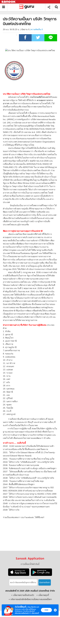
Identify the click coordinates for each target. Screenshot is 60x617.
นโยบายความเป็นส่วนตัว (22, 613)
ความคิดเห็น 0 (37, 29)
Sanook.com (8, 2)
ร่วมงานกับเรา (44, 582)
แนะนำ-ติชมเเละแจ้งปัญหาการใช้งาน (23, 582)
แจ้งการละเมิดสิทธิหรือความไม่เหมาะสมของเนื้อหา (31, 599)
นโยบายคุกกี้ (35, 613)
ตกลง (46, 610)
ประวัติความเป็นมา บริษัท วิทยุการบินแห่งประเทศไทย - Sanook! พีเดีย (27, 7)
